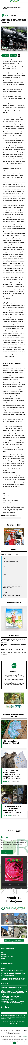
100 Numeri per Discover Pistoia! (11, 742)
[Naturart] (2, 15)
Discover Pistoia (7, 746)
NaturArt (5, 47)
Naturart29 (14, 518)
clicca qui (24, 1036)
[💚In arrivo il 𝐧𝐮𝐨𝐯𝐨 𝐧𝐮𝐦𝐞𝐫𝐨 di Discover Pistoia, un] (7, 919)
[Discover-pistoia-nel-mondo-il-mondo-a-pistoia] (14, 1)
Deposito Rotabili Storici (11, 515)
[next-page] (26, 8)
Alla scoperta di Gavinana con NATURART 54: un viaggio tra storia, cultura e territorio (12, 775)
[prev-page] (2, 8)
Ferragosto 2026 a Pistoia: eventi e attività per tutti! (13, 645)
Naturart (6, 15)
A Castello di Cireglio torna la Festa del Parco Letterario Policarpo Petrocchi (13, 640)
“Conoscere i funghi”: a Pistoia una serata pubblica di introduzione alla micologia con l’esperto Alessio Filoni (13, 972)
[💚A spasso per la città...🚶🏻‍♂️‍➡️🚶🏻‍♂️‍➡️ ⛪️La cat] (7, 932)
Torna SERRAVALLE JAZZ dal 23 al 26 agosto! (12, 7)
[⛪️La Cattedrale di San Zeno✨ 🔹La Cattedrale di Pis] (20, 919)
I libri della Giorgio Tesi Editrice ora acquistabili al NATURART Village (12, 809)
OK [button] (14, 1043)
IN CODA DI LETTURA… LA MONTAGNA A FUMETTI (13, 653)
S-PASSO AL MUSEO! (7, 976)
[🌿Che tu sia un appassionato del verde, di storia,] (20, 932)
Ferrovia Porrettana (6, 518)
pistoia (19, 518)
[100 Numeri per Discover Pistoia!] (14, 729)
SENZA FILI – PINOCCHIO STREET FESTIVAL (12, 649)
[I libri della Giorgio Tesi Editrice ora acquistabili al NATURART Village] (14, 794)
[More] (19, 55)
